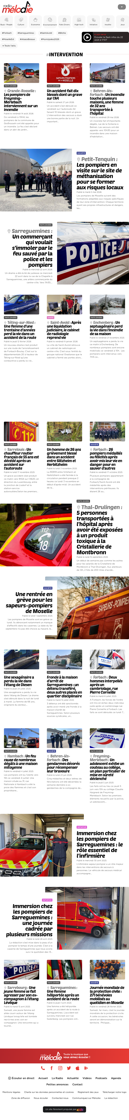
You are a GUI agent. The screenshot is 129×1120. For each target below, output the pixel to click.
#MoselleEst (8, 39)
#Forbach (7, 33)
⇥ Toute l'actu (9, 46)
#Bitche (62, 33)
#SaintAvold (46, 33)
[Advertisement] (64, 392)
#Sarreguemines (26, 33)
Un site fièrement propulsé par (61, 1109)
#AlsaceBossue (27, 39)
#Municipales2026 (50, 39)
